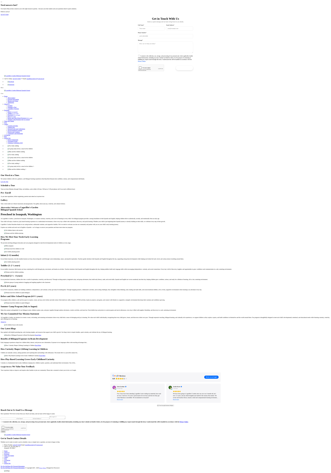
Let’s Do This (4, 181)
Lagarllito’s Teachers (13, 108)
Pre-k (12, 116)
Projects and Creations (14, 132)
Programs (6, 110)
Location (10, 105)
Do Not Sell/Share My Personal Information (13, 466)
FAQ (5, 122)
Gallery (6, 124)
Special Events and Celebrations (16, 129)
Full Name (141, 25)
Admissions (11, 102)
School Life (7, 138)
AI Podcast (7, 135)
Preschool (14, 115)
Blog (5, 136)
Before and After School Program (20, 118)
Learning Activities (13, 126)
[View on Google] (114, 387)
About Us (6, 104)
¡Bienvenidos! (11, 98)
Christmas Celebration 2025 (15, 143)
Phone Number (142, 32)
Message (140, 40)
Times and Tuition (9, 121)
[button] (110, 393)
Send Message (184, 68)
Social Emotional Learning (15, 130)
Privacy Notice (142, 61)
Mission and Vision (13, 101)
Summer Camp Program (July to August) (19, 119)
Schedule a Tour (12, 107)
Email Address (170, 25)
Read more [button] (120, 399)
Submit (3, 431)
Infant (13, 112)
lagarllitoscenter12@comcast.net (35, 78)
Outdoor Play (11, 127)
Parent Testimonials (13, 140)
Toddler (13, 113)
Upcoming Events (12, 141)
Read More (38, 335)
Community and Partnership (15, 133)
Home (5, 96)
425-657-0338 (4, 14)
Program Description (13, 99)
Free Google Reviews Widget (166, 405)
